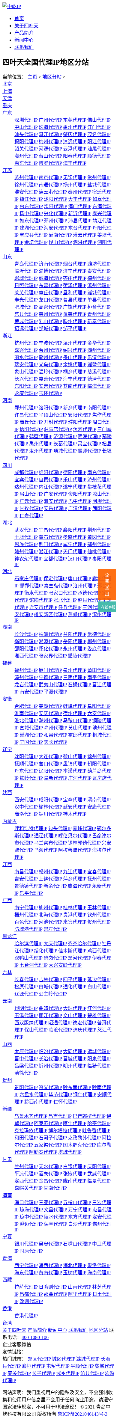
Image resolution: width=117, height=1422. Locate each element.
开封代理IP (55, 422)
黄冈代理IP (98, 537)
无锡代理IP (74, 177)
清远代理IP (74, 141)
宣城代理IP (31, 727)
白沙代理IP (79, 1224)
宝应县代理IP (33, 235)
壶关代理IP (19, 1373)
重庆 (7, 105)
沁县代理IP (92, 1373)
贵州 (7, 1080)
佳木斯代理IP (72, 950)
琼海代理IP (31, 1209)
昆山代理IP (60, 242)
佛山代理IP (98, 120)
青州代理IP (98, 314)
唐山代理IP (79, 578)
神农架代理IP (28, 558)
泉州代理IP (74, 670)
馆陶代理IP (40, 600)
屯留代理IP (57, 1366)
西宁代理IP (26, 1265)
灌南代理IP (60, 235)
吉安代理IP (26, 878)
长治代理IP (50, 1058)
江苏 (7, 170)
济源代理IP (64, 436)
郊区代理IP (39, 1358)
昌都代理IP (31, 1294)
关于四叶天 (26, 25)
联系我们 (24, 47)
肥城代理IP (26, 307)
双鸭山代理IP (28, 957)
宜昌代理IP (50, 530)
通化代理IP (74, 986)
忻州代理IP (50, 1065)
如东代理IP (31, 220)
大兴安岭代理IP (65, 965)
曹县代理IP (74, 299)
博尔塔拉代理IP (64, 1130)
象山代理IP (26, 371)
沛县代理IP (79, 220)
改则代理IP (31, 1301)
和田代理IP (26, 1137)
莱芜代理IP (26, 292)
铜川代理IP (50, 814)
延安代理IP (74, 806)
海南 (7, 1195)
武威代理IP (98, 1173)
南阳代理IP (98, 407)
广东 (7, 112)
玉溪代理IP (26, 1015)
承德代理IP (89, 592)
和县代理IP (55, 735)
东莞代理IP (74, 120)
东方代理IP (79, 1216)
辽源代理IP (26, 993)
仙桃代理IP (98, 551)
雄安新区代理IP (50, 614)
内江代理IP (50, 486)
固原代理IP (31, 1251)
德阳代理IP (74, 472)
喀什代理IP (74, 1123)
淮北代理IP (26, 720)
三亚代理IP (50, 1202)
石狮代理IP (79, 684)
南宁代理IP (26, 907)
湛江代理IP (50, 134)
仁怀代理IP (65, 1101)
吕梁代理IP (26, 1065)
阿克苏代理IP (48, 1123)
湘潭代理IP (50, 641)
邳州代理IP (55, 220)
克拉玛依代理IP (30, 1130)
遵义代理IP (50, 1087)
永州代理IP (74, 648)
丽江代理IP (50, 1015)
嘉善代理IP (50, 378)
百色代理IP (26, 922)
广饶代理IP (74, 307)
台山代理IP (50, 156)
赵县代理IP (89, 600)
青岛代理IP (26, 263)
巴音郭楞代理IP (89, 1116)
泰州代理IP (79, 191)
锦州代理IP (98, 756)
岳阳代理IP (74, 641)
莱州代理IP (50, 314)
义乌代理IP (50, 364)
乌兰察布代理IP (50, 842)
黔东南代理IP (77, 1087)
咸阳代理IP (50, 799)
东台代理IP (79, 227)
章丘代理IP (50, 292)
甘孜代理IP (31, 508)
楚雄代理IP (98, 1015)
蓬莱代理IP (74, 314)
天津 (7, 98)
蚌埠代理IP (74, 706)
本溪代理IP (74, 770)
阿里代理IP (79, 1294)
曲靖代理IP (50, 1008)
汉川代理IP (79, 558)
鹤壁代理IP (40, 436)
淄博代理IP (50, 271)
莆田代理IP (98, 670)
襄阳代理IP (74, 530)
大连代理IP (50, 756)
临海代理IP (98, 386)
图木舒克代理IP (79, 1144)
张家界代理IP (53, 655)
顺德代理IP (98, 156)
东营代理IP (50, 285)
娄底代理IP (98, 648)
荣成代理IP (26, 321)
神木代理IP (74, 814)
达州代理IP (26, 486)
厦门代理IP (50, 670)
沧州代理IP (84, 585)
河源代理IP (50, 148)
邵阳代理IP (26, 648)
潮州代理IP (26, 156)
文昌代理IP (55, 1209)
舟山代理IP (74, 357)
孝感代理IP (74, 537)
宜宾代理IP (26, 479)
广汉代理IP (79, 508)
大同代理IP (74, 1051)
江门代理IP (98, 127)
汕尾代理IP (98, 148)
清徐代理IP (26, 1073)
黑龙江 (9, 936)
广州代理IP (50, 120)
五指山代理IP (77, 1202)
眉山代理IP (31, 494)
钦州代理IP (98, 914)
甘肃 (7, 1159)
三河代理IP (94, 607)
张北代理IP (64, 600)
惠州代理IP (74, 127)
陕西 (7, 792)
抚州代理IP (98, 878)
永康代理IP (26, 393)
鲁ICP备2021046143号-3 (82, 1414)
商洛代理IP (26, 814)
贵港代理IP (74, 914)
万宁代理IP (79, 1209)
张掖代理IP (74, 1173)
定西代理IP (26, 1180)
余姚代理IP (74, 364)
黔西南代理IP (38, 1101)
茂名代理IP (98, 134)
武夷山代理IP (53, 684)
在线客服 (108, 607)
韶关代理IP (26, 148)
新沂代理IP (79, 213)
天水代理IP (50, 1166)
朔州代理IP (74, 1065)
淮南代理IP (26, 713)
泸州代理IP (98, 479)
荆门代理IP (50, 544)
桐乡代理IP (74, 371)
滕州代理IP (74, 321)
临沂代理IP (26, 271)
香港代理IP (26, 1315)
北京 (7, 84)
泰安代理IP (98, 271)
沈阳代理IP (26, 756)
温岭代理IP (50, 371)
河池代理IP (50, 922)
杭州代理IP (26, 343)
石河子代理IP (53, 1137)
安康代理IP (98, 806)
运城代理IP (98, 1051)
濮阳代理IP (79, 422)
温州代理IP (74, 343)
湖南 (7, 627)
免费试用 (107, 584)
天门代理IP (74, 551)
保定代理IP (55, 578)
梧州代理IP (26, 914)
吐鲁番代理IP (96, 1130)
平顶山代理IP (53, 414)
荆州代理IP (98, 530)
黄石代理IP (50, 537)
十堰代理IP (26, 537)
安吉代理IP (50, 386)
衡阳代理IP (26, 641)
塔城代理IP (70, 1152)
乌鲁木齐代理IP (30, 1116)
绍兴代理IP (74, 350)
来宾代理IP (74, 922)
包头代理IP (59, 828)
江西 (7, 864)
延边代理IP (98, 979)
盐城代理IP (98, 184)
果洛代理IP (98, 1265)
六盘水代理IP (33, 1094)
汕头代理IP (26, 134)
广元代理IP (31, 501)
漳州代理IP (26, 677)
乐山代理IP (74, 479)
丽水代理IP (26, 357)
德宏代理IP (84, 1022)
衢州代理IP (50, 357)
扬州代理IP (74, 184)
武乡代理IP (67, 1373)
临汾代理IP (50, 1051)
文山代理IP (74, 1015)
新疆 (7, 1109)
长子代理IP (43, 1373)
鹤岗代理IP (55, 957)
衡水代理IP (35, 592)
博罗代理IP (50, 163)
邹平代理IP (74, 328)
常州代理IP (98, 177)
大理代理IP (74, 1008)
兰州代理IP (26, 1166)
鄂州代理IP (98, 544)
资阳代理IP (79, 494)
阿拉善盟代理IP (74, 850)
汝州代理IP (40, 450)
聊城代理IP (26, 278)
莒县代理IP (26, 314)
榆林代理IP (50, 806)
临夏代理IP (98, 1180)
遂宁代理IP (74, 486)
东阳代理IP (26, 386)
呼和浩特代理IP (30, 828)
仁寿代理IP (31, 515)
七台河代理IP (33, 965)
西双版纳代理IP (30, 1022)
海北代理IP (74, 1265)
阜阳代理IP (98, 706)
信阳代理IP (31, 429)
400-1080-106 (35, 1337)
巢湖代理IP (31, 735)
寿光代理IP (26, 299)
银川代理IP (26, 1243)
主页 (32, 76)
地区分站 (52, 76)
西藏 (7, 1279)
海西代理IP (50, 1265)
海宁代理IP (74, 378)
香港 (7, 1308)
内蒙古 (9, 821)
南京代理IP (50, 177)
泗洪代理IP (84, 242)
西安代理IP (26, 799)
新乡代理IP (74, 407)
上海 (7, 91)
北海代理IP (50, 914)
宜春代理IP (98, 871)
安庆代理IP (50, 713)
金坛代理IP (35, 242)
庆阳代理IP (98, 1166)
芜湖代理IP (50, 706)
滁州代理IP (50, 720)
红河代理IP (98, 1008)
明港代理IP (89, 436)
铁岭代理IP (31, 778)
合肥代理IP (26, 706)
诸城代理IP (98, 292)
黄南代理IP (50, 1272)
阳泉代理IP (98, 1058)
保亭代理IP (55, 1224)
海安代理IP (55, 227)
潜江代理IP (50, 551)
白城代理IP (50, 986)
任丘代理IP (69, 607)
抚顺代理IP (26, 763)
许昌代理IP (26, 414)
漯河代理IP (84, 429)
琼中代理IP (31, 1216)
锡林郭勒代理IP (84, 842)
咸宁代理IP (74, 544)
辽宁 (7, 749)
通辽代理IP (45, 835)
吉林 (7, 972)
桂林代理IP (74, 907)
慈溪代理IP (98, 371)
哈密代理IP (98, 1123)
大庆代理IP (55, 943)
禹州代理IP (40, 443)
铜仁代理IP (84, 1094)
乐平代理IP (31, 893)
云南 (7, 1001)
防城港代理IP (28, 929)
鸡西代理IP (98, 950)
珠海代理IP (50, 127)
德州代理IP (98, 278)
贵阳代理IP (26, 1087)
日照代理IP (26, 285)
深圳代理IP (26, 120)
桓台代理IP (98, 307)
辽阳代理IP (50, 770)
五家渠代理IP (48, 1144)
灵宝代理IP (89, 443)
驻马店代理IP (58, 429)
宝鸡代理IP (74, 799)
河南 (7, 400)
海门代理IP (79, 206)
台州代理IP (50, 350)
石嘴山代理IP (77, 1243)
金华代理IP (98, 343)
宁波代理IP (50, 343)
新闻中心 (24, 40)
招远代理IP (26, 328)
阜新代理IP (55, 778)
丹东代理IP (26, 770)
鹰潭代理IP (79, 886)
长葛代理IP (64, 443)
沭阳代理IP (55, 199)
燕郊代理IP (79, 614)
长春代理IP (26, 979)
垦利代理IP (74, 292)
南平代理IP (98, 677)
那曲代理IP (55, 1294)
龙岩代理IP (26, 684)
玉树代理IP (74, 1272)
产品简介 (24, 32)
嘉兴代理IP (26, 350)
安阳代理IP (79, 414)
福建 (7, 663)
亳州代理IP (55, 727)
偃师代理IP (89, 450)
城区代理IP (63, 1358)
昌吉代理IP (59, 1116)
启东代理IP (31, 206)
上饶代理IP (50, 878)
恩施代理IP (26, 544)
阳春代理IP (74, 156)
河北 (7, 571)
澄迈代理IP (31, 1224)
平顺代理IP (82, 1366)
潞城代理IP (87, 1358)
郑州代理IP (26, 407)
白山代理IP (98, 986)
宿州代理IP (74, 713)
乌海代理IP (45, 850)
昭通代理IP (59, 1022)
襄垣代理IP (33, 1366)
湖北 (7, 522)
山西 (7, 1044)
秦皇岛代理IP (58, 585)
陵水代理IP (55, 1216)
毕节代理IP (60, 1094)
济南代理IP (50, 263)
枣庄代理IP (74, 278)
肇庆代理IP (74, 134)
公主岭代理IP (53, 993)
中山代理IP (26, 127)
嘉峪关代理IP (28, 1188)
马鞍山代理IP (77, 720)
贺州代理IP (98, 922)
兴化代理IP (55, 213)
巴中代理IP (79, 501)
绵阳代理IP (50, 472)
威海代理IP (50, 278)
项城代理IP (64, 450)
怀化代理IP (50, 648)
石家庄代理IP (28, 578)
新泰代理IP (98, 321)
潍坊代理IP (98, 263)
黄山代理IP (79, 727)
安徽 (7, 699)
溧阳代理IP (55, 206)
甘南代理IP (55, 1188)
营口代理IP (50, 763)
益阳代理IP (74, 634)
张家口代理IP (62, 592)
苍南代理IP (74, 386)
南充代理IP (98, 472)
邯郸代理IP (31, 585)
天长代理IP (55, 742)
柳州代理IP (50, 907)
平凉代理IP (26, 1173)
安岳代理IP (55, 508)
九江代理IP (74, 871)
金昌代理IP (50, 1180)
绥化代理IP (45, 950)
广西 (7, 900)
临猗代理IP (98, 1065)
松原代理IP (26, 986)
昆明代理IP (26, 1008)
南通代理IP (50, 184)
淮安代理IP (26, 191)
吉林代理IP (50, 979)
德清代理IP (98, 378)
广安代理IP (55, 494)
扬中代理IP (31, 213)
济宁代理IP (74, 271)
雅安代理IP (55, 501)
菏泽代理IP (74, 285)
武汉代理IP (26, 530)
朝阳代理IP (98, 763)
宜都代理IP (55, 558)
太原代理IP (26, 1051)
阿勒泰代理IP (43, 1152)
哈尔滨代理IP (28, 943)
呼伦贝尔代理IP (74, 835)
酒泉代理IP (50, 1173)
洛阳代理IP (50, 407)
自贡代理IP (50, 479)
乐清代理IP (98, 357)
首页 (19, 18)
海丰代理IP (74, 163)
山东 (7, 256)
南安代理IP (31, 691)
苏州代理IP (26, 177)
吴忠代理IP (50, 1243)
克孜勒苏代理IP (84, 1137)
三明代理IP (74, 677)
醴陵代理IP (79, 655)
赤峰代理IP (84, 828)
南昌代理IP (26, 871)
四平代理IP (74, 979)
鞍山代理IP (74, 756)
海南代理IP (99, 1272)
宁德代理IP (50, 677)
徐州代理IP (26, 184)
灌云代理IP (84, 235)
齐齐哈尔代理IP (84, 943)
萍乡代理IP (74, 878)
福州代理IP (26, 670)
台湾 (7, 1323)
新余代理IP (55, 886)
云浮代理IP (74, 148)
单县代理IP (98, 299)
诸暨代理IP (98, 364)
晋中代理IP (26, 1058)
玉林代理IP (98, 907)
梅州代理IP (50, 141)
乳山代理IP (50, 321)
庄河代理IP (79, 778)
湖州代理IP (98, 350)
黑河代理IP (79, 957)
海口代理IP (26, 1202)
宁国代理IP (31, 742)
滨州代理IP (98, 285)
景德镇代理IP (28, 886)
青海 (7, 1258)
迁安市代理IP (43, 607)
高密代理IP (50, 307)
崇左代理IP (55, 929)
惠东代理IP (26, 163)
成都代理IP (26, 472)
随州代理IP (26, 551)
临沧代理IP (60, 1029)
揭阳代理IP (26, 141)
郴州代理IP (98, 641)
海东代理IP (26, 1272)
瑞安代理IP (26, 364)
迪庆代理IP (84, 1029)
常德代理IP (98, 634)
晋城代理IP (74, 1058)
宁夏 (7, 1236)
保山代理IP (35, 1029)
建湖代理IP (31, 227)
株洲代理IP (50, 634)
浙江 (7, 335)
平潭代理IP (55, 691)
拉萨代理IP (26, 1287)
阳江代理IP (98, 141)
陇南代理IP (74, 1180)
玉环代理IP (50, 393)
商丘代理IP (31, 422)
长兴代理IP (26, 378)
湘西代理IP (26, 655)
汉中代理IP (26, 806)
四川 (7, 465)
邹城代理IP (50, 328)
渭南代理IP (98, 799)
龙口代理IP (50, 299)
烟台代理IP (74, 263)
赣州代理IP (50, 871)
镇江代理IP (31, 199)
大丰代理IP (79, 199)
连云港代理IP (53, 191)
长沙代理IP (26, 634)
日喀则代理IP (53, 1287)
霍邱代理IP (79, 735)
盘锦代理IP (74, 763)
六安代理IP (98, 713)
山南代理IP (79, 1287)
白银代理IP (74, 1166)
